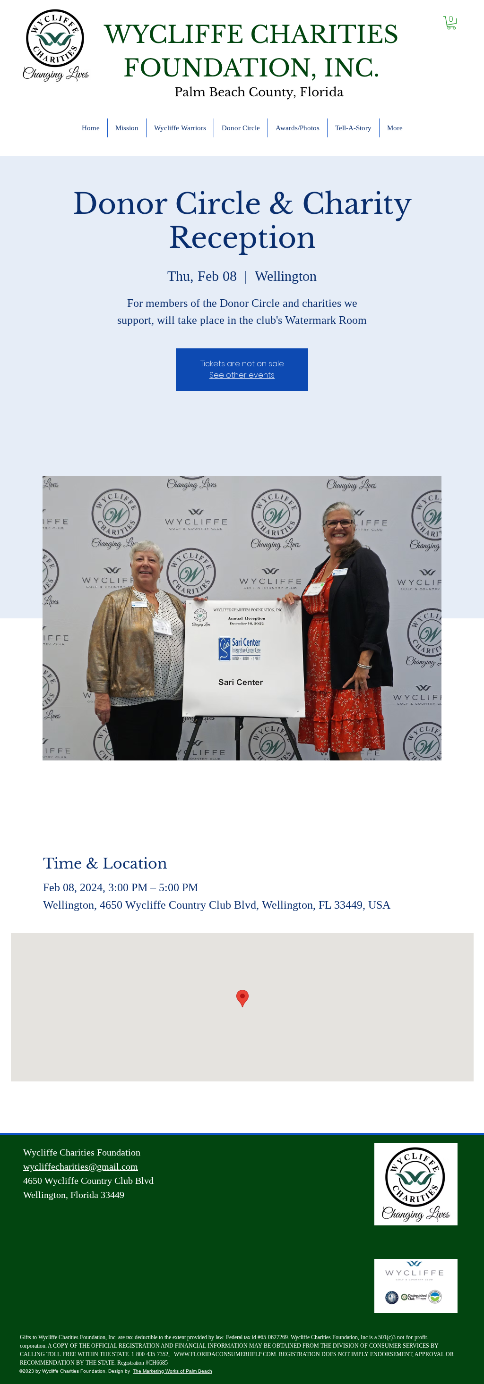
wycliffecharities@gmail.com (80, 1166)
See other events (242, 375)
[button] (451, 23)
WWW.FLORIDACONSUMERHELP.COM (225, 1354)
